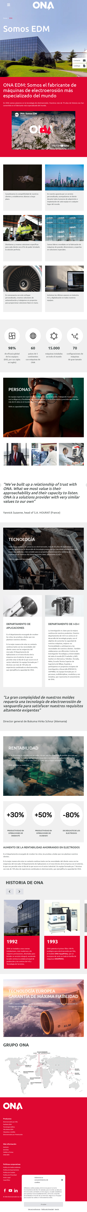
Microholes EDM (8, 1129)
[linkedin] (16, 1190)
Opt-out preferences (34, 1209)
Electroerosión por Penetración (13, 1134)
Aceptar (43, 1204)
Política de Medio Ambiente (11, 1167)
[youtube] (10, 1190)
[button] (62, 1180)
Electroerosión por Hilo (10, 1122)
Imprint (57, 1209)
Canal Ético (6, 1180)
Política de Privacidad (47, 1209)
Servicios (6, 1149)
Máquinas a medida (9, 1132)
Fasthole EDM (7, 1124)
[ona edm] (43, 6)
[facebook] (5, 1190)
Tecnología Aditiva (9, 1127)
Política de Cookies (9, 1172)
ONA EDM (6, 1154)
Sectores (6, 1147)
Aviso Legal (7, 1177)
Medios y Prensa (8, 1152)
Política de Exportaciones (11, 1170)
